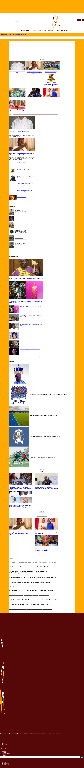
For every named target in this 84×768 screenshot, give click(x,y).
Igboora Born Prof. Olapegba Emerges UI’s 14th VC (21, 218)
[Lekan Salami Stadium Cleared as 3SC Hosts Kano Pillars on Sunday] (19, 416)
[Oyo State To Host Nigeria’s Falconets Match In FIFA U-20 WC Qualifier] (19, 457)
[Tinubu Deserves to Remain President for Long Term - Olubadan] (51, 92)
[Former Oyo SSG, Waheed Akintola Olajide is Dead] (17, 65)
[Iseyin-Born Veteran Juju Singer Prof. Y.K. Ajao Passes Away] (14, 351)
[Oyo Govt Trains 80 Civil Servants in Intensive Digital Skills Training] (51, 65)
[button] (78, 22)
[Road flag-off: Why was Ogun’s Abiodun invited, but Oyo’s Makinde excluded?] (17, 92)
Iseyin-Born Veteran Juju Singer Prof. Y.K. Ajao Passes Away (30, 349)
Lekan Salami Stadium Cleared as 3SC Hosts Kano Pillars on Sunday (43, 415)
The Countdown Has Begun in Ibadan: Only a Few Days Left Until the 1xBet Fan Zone (31, 604)
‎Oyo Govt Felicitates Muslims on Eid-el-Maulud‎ (51, 85)
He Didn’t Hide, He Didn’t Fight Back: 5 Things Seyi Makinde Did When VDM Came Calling (33, 577)
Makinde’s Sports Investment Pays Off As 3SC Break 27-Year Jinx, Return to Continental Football (49, 394)
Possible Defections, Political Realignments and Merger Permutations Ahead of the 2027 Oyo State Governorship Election (20, 506)
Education (12, 206)
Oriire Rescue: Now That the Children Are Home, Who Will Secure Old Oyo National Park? (33, 562)
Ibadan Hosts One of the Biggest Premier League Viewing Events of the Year (29, 595)
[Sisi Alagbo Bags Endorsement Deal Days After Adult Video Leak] (14, 335)
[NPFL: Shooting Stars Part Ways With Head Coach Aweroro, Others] (19, 374)
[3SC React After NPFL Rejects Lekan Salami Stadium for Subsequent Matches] (19, 437)
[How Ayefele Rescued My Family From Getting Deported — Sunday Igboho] (14, 326)
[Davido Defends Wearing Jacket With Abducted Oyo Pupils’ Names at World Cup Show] (26, 290)
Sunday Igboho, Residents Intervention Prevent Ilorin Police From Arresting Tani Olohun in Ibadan (34, 72)
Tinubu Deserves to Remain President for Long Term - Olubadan (51, 98)
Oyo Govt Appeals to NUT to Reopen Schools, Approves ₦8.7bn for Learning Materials (21, 231)
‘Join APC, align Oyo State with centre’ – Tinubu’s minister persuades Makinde (17, 110)
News (10, 128)
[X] (4, 736)
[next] (82, 34)
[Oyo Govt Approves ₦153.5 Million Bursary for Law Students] (11, 245)
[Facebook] (78, 20)
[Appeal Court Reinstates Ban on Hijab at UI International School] (11, 225)
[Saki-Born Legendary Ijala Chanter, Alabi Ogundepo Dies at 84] (34, 92)
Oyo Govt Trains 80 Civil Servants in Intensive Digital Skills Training (51, 72)
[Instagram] (83, 20)
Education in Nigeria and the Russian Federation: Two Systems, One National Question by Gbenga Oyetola (46, 488)
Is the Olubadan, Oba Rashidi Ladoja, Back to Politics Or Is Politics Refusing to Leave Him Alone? (34, 566)
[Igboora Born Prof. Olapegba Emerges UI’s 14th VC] (11, 218)
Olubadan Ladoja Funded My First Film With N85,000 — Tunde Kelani (26, 278)
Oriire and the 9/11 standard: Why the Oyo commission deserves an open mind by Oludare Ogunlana (20, 488)
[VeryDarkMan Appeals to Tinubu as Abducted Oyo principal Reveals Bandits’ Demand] (14, 317)
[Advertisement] (42, 50)
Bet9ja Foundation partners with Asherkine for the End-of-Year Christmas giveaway (31, 590)
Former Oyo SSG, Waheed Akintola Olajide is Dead (17, 72)
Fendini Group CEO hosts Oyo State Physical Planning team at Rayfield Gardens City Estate (33, 599)
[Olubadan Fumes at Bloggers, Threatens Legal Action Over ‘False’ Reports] (13, 192)
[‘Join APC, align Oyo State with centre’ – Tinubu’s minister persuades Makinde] (17, 104)
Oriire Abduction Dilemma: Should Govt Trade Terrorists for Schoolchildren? (29, 582)
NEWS (10, 114)
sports (11, 361)
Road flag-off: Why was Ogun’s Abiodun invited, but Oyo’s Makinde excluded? (22, 34)
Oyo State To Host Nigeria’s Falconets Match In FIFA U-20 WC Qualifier (43, 457)
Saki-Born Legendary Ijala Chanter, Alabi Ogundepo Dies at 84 (34, 98)
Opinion (42, 471)
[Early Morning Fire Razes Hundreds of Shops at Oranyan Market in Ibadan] (13, 197)
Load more (33, 202)
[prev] (80, 34)
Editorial (11, 558)
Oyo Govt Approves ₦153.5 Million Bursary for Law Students (20, 244)
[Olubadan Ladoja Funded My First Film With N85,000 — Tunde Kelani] (26, 267)
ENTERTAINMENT (13, 256)
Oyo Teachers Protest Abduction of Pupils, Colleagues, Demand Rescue (21, 238)
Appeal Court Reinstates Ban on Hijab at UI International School (21, 225)
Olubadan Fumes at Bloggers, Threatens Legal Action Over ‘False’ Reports (45, 549)
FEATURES (12, 586)
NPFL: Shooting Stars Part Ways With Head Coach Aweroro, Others (43, 373)
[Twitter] (80, 20)
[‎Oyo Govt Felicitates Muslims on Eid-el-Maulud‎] (51, 79)
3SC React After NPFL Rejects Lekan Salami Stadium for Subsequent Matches (45, 436)
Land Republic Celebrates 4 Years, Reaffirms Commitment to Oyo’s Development (30, 609)
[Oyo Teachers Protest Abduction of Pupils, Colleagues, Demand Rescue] (11, 238)
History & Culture (12, 150)
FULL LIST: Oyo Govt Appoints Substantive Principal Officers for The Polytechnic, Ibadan (21, 211)
